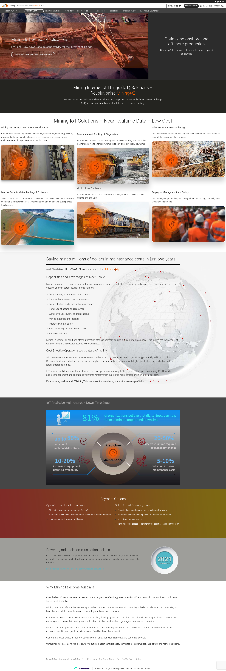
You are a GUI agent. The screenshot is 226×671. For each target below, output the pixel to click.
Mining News (128, 11)
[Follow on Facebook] (215, 2)
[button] (174, 6)
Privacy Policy (51, 659)
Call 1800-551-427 (216, 6)
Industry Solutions (33, 11)
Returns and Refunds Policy (69, 659)
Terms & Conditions (89, 659)
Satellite (68, 11)
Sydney (139, 659)
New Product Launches (148, 11)
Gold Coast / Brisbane (107, 659)
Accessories (100, 11)
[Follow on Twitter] (220, 2)
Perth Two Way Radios (125, 659)
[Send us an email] (223, 2)
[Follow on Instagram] (218, 2)
